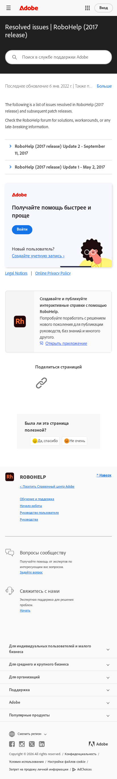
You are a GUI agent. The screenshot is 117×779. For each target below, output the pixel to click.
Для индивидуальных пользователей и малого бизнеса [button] (50, 649)
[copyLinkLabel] (41, 387)
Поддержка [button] (19, 689)
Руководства (29, 519)
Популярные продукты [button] (29, 715)
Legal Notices (16, 273)
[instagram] (22, 744)
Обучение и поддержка (37, 499)
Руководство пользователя (39, 513)
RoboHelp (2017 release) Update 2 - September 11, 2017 (60, 150)
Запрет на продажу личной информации (38, 769)
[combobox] (58, 57)
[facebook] (12, 744)
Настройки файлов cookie (66, 762)
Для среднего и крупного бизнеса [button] (39, 664)
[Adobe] (28, 8)
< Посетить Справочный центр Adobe (47, 486)
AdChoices (84, 769)
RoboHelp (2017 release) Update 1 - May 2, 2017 (60, 167)
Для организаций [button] (24, 677)
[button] (87, 8)
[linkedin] (42, 744)
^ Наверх (104, 475)
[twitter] (32, 744)
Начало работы (31, 506)
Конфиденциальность (81, 754)
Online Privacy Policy (53, 273)
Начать (25, 610)
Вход (103, 7)
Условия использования (26, 762)
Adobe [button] (14, 702)
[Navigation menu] (8, 8)
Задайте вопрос (31, 572)
